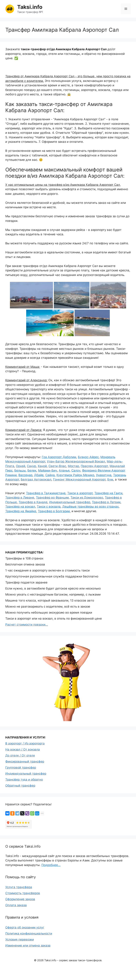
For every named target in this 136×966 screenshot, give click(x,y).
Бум (110, 479)
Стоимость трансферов (22, 893)
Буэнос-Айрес (88, 457)
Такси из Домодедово (86, 497)
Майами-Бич (47, 470)
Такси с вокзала (49, 506)
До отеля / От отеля (20, 755)
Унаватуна (103, 475)
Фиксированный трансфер (24, 761)
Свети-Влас (57, 466)
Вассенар (25, 475)
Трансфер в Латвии (106, 502)
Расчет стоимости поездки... (26, 624)
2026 (40, 960)
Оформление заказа (20, 899)
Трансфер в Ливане (19, 497)
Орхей (20, 466)
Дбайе (39, 475)
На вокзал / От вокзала (22, 749)
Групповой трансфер (20, 767)
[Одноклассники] (12, 813)
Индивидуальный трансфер (69, 502)
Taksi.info (29, 7)
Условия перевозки (19, 939)
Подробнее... (51, 865)
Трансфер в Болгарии (54, 511)
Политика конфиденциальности (28, 933)
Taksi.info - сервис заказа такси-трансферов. (73, 960)
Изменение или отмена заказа (27, 945)
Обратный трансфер (20, 785)
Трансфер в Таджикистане (46, 493)
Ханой (42, 466)
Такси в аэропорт (80, 493)
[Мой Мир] (37, 813)
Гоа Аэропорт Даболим (59, 457)
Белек (31, 470)
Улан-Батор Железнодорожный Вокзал (76, 461)
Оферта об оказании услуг (24, 927)
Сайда (50, 475)
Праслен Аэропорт (94, 466)
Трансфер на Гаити (108, 493)
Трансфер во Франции (52, 497)
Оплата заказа (16, 905)
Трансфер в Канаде (33, 502)
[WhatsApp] (32, 813)
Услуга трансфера (18, 887)
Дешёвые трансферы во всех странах (90, 506)
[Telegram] (17, 813)
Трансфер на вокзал (20, 506)
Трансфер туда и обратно (24, 779)
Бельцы (20, 470)
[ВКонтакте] (7, 813)
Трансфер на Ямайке (20, 511)
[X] (22, 813)
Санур (31, 466)
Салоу (75, 470)
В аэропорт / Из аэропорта (25, 743)
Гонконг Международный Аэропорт (79, 479)
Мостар (73, 466)
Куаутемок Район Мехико (75, 475)
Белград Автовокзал (36, 479)
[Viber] (27, 813)
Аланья (64, 470)
